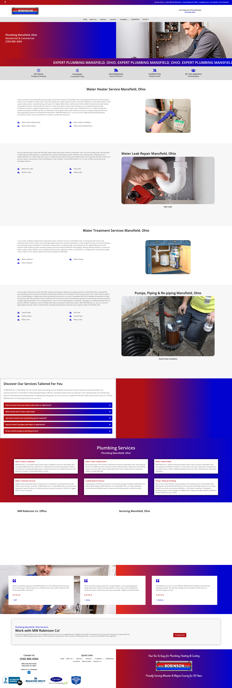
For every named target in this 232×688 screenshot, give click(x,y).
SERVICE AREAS (86, 661)
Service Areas (159, 2)
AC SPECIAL (76, 661)
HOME (62, 658)
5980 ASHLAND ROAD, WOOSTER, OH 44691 (29, 665)
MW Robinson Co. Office (32, 511)
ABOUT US (69, 658)
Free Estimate (224, 2)
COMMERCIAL (109, 658)
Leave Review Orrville (189, 2)
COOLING (88, 658)
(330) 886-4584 (190, 12)
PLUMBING (98, 658)
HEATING (79, 658)
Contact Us (180, 635)
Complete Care (204, 2)
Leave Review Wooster (173, 2)
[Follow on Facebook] (5, 2)
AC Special (214, 2)
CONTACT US (97, 661)
